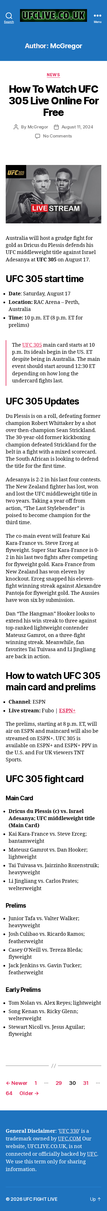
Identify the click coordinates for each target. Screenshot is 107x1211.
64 (9, 1093)
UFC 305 (32, 345)
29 (59, 1083)
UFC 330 (69, 1131)
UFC (92, 1154)
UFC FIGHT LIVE (40, 1199)
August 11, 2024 (77, 127)
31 (86, 1083)
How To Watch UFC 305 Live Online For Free (54, 100)
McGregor (38, 127)
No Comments (57, 136)
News (53, 74)
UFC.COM (69, 1139)
